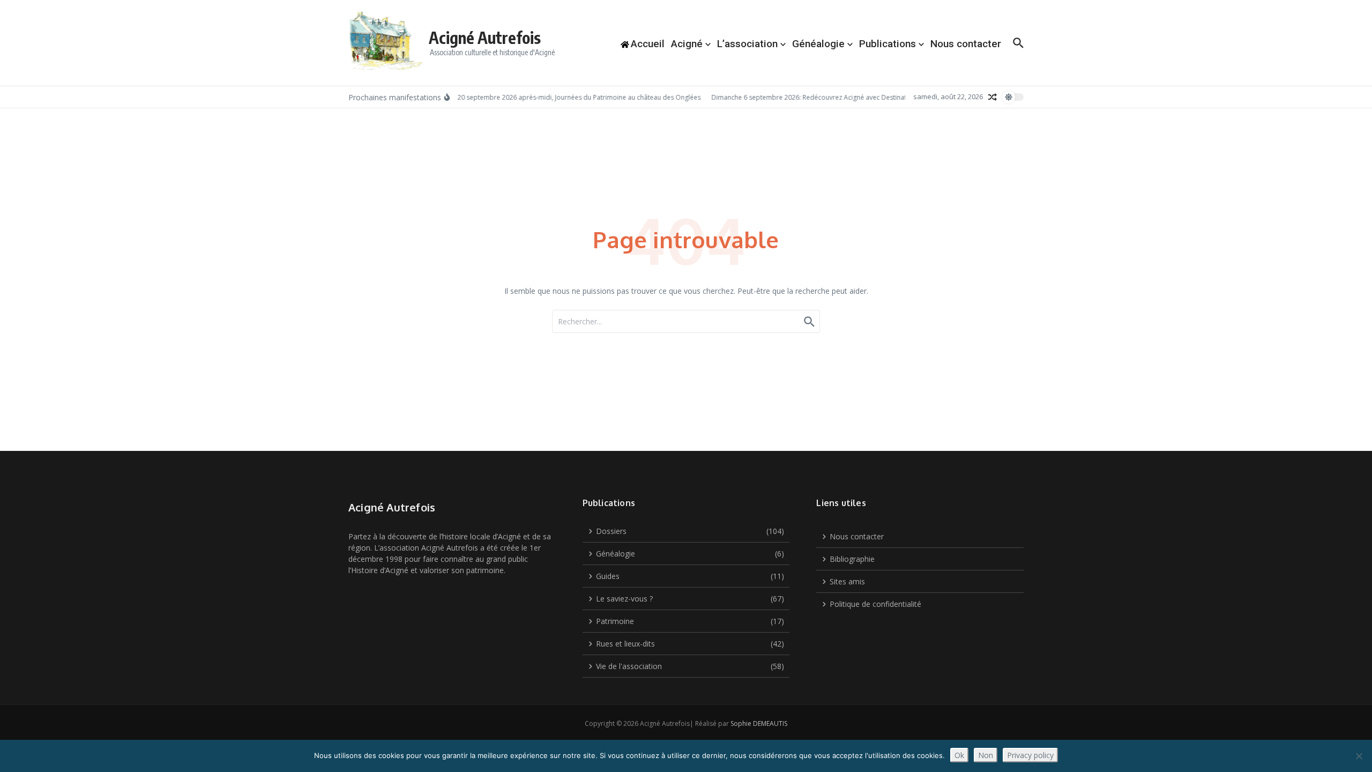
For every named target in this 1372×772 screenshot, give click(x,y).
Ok (959, 755)
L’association (747, 44)
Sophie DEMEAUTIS (758, 723)
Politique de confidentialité (875, 604)
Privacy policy (1030, 755)
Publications (887, 44)
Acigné (687, 44)
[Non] (1358, 756)
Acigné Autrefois (485, 37)
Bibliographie (852, 559)
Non (985, 755)
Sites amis (847, 581)
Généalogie (818, 44)
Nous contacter (965, 44)
